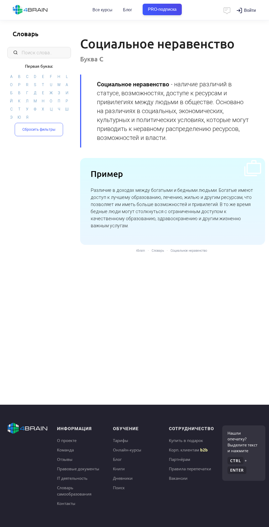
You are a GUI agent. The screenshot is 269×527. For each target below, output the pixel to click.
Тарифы (120, 440)
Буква (92, 59)
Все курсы (102, 10)
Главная (39, 10)
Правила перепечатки (190, 468)
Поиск (119, 487)
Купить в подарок (186, 440)
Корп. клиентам (188, 449)
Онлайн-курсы (127, 449)
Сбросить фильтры (38, 129)
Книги (119, 468)
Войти (250, 10)
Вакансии (178, 478)
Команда (65, 449)
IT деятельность (72, 478)
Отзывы (65, 459)
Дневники (123, 478)
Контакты (66, 503)
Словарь (25, 34)
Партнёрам (179, 459)
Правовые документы (78, 468)
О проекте (66, 440)
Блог (127, 10)
